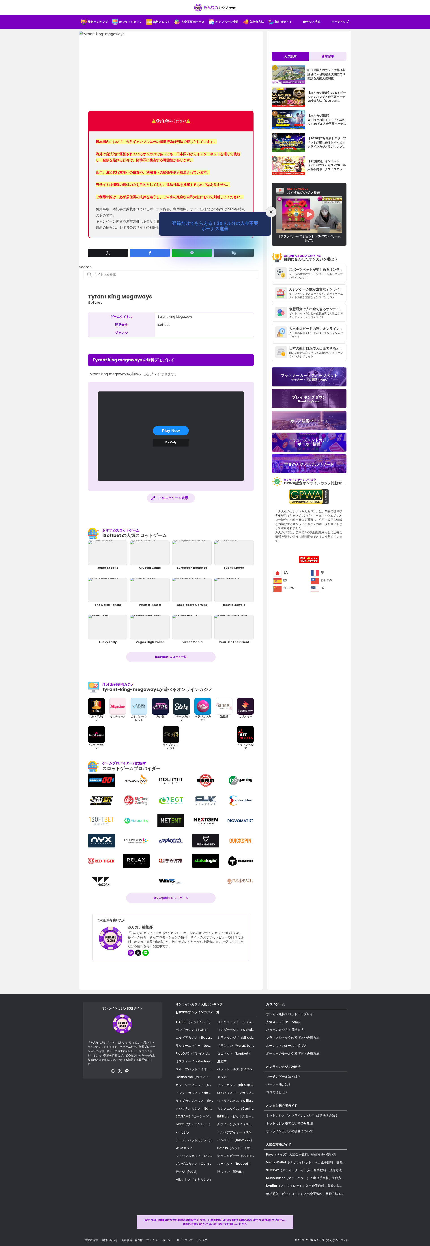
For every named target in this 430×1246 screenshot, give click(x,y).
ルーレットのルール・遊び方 (286, 1045)
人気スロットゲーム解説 (283, 1022)
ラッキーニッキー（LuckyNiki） (195, 1045)
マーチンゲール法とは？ (283, 1076)
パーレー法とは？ (278, 1084)
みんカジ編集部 (140, 927)
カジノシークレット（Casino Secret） (195, 1085)
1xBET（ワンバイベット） (194, 1124)
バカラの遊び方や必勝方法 (285, 1029)
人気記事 (290, 56)
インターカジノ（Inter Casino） (195, 1093)
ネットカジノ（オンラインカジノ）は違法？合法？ (302, 1115)
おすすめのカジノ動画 (303, 191)
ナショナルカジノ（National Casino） (195, 1108)
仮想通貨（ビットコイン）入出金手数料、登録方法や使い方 (306, 1194)
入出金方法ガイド (278, 1144)
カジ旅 (222, 1077)
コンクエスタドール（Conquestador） (237, 1022)
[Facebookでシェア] (150, 253)
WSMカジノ (184, 1148)
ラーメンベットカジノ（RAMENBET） (195, 1140)
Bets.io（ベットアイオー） (236, 1148)
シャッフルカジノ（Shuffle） (195, 1156)
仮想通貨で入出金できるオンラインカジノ (317, 309)
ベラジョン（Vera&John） (237, 1045)
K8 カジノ (183, 1132)
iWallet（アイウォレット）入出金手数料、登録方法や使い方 (306, 1186)
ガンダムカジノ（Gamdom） (195, 1163)
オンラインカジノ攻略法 (283, 1066)
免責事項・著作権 (132, 1240)
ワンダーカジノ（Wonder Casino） (237, 1029)
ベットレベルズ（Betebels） (237, 1069)
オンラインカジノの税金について (289, 1131)
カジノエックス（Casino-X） (237, 1108)
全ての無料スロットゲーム (170, 898)
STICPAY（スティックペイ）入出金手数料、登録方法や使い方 (306, 1170)
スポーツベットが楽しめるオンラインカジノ (317, 269)
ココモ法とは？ (277, 1092)
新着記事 (328, 56)
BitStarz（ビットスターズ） (237, 1116)
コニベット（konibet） (234, 1053)
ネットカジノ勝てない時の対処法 (289, 1123)
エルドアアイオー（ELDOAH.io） (237, 1132)
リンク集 (201, 1240)
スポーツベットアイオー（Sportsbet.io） (195, 1069)
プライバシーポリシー (159, 1240)
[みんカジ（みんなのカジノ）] (215, 7)
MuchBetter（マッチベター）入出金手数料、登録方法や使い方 (306, 1178)
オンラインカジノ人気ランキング (199, 1004)
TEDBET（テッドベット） (194, 1022)
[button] (234, 253)
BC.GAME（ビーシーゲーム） (195, 1116)
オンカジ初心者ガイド (281, 1105)
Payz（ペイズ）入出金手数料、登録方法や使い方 (301, 1154)
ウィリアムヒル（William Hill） (237, 1100)
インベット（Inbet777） (235, 1140)
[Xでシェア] (108, 253)
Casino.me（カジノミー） (195, 1077)
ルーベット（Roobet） (234, 1163)
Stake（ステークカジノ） (236, 1093)
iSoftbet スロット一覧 (171, 657)
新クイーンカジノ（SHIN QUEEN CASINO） (237, 1124)
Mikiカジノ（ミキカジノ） (194, 1179)
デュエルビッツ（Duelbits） (237, 1156)
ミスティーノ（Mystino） (194, 1061)
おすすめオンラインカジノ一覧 (197, 1012)
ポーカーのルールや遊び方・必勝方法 (292, 1053)
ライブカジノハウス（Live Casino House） (195, 1100)
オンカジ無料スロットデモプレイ (289, 1014)
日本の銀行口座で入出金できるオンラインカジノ (317, 348)
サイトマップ (185, 1240)
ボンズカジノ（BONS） (192, 1029)
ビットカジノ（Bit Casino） (237, 1085)
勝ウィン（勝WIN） (231, 1171)
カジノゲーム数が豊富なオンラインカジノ (317, 289)
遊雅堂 (222, 1061)
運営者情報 (91, 1240)
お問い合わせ (109, 1240)
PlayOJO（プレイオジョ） (195, 1053)
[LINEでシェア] (192, 253)
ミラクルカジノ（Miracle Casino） (237, 1037)
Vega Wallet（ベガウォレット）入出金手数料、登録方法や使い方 (306, 1162)
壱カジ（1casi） (187, 1171)
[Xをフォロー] (138, 953)
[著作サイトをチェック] (131, 953)
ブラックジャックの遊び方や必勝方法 (292, 1037)
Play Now (171, 430)
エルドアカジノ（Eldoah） (195, 1037)
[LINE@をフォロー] (145, 953)
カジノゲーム (275, 1004)
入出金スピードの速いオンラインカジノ (317, 328)
